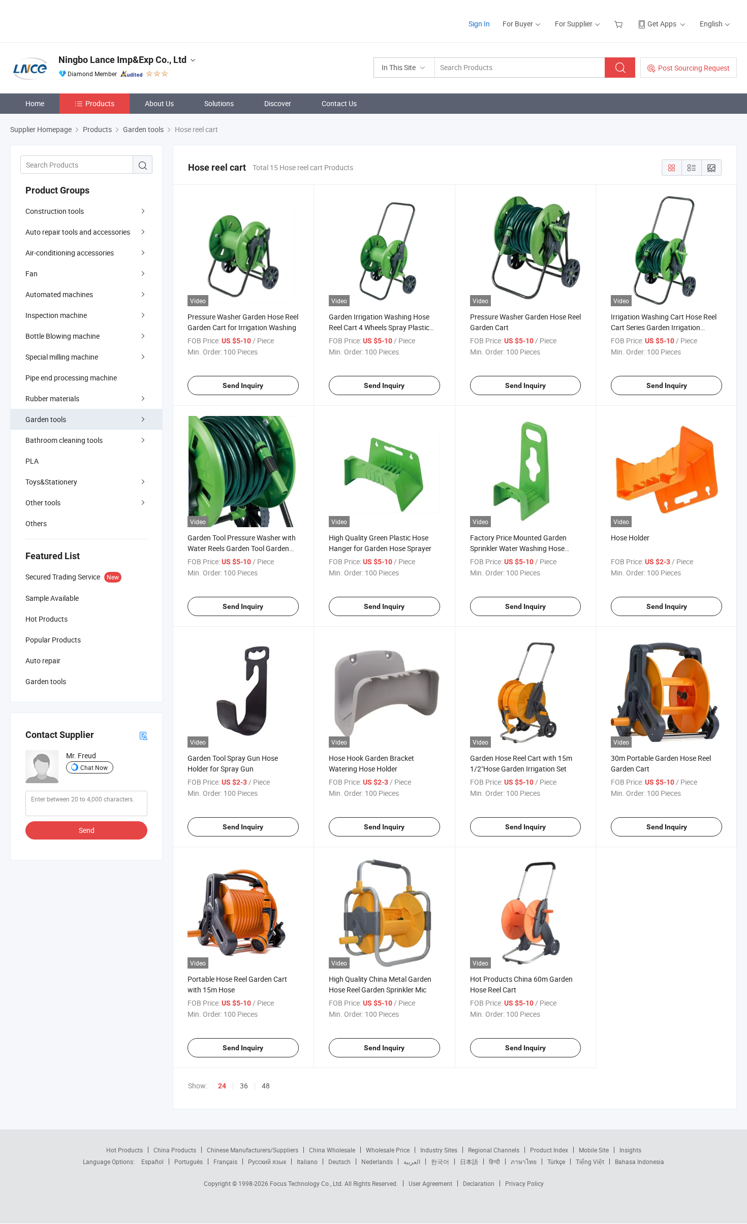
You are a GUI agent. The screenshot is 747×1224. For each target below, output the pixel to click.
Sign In (479, 23)
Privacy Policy (524, 1183)
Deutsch (339, 1161)
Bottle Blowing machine (62, 336)
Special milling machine (61, 357)
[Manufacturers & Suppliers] (75, 20)
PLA (32, 461)
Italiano (307, 1161)
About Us (159, 103)
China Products (174, 1150)
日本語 (469, 1161)
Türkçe (556, 1161)
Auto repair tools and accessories (77, 232)
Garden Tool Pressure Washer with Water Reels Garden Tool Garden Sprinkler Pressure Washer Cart (242, 548)
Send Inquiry (243, 385)
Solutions (219, 103)
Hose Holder (630, 537)
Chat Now (94, 767)
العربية (411, 1161)
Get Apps (662, 23)
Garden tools (45, 419)
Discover (277, 103)
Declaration (478, 1183)
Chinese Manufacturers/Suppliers (252, 1150)
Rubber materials (52, 398)
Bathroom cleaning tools (64, 440)
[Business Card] (143, 735)
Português (188, 1161)
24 (222, 1086)
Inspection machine (56, 315)
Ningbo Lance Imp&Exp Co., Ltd (122, 59)
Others (36, 523)
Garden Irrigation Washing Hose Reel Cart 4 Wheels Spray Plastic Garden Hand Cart (379, 327)
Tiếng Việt (590, 1161)
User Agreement (430, 1183)
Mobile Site (594, 1150)
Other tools (42, 502)
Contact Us (339, 103)
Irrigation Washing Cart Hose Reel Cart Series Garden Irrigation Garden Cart (664, 327)
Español (152, 1161)
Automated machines (59, 294)
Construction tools (54, 211)
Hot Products (124, 1150)
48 (266, 1085)
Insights (630, 1150)
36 (244, 1085)
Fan (31, 273)
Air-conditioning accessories (69, 252)
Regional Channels (493, 1150)
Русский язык (267, 1161)
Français (225, 1161)
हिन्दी (494, 1161)
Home (34, 103)
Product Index (549, 1150)
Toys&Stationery (51, 482)
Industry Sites (438, 1150)
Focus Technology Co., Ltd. (307, 1183)
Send (87, 830)
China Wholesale (332, 1150)
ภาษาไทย (524, 1161)
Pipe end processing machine (71, 377)
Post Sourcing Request (694, 68)
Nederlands (377, 1161)
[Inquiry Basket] (619, 23)
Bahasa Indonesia (639, 1161)
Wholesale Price (388, 1150)
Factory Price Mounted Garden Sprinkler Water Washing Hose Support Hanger (518, 548)
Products (99, 103)
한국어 (440, 1161)
